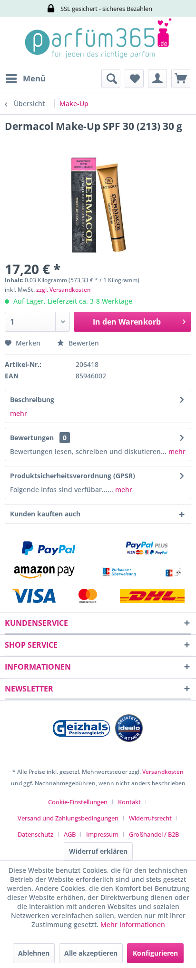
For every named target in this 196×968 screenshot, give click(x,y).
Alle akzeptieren (91, 953)
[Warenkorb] (180, 78)
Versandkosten (163, 772)
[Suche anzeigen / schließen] (110, 78)
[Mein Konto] (157, 78)
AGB (70, 834)
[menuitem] (25, 78)
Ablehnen (33, 953)
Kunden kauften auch (45, 513)
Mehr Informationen (132, 924)
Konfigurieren (155, 953)
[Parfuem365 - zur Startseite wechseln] (98, 42)
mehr (18, 413)
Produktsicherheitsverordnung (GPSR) (72, 475)
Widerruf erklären (98, 851)
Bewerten (83, 342)
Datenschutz (35, 834)
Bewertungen (32, 437)
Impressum (102, 834)
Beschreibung (32, 399)
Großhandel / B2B (154, 834)
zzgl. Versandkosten (63, 290)
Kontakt (129, 802)
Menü (34, 78)
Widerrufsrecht (150, 818)
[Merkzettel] (134, 78)
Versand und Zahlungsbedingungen (68, 818)
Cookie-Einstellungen (78, 802)
